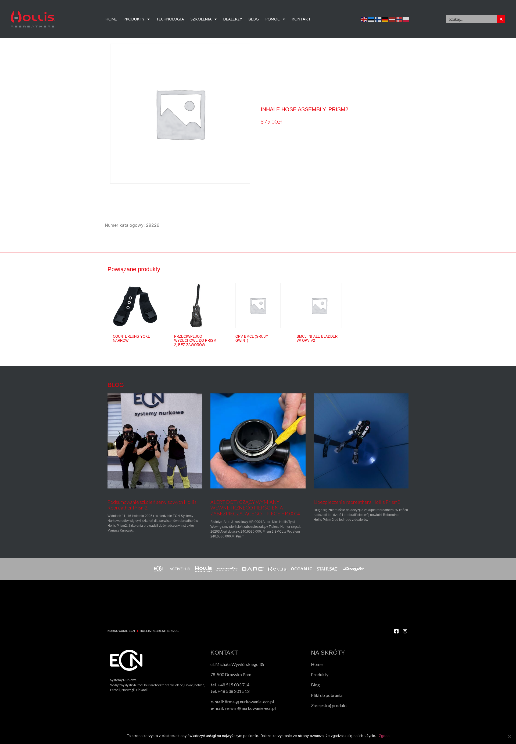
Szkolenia (201, 19)
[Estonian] (371, 19)
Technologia (170, 19)
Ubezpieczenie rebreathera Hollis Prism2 (357, 502)
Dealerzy (232, 19)
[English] (364, 19)
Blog (254, 19)
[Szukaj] (501, 19)
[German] (385, 19)
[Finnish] (378, 19)
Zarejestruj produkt (329, 705)
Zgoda (384, 735)
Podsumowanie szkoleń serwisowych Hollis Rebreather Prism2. (152, 505)
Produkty (134, 19)
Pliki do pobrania (326, 695)
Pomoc (272, 19)
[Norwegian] (399, 19)
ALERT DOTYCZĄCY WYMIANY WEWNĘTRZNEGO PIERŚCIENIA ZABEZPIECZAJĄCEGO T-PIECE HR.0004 (255, 507)
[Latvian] (392, 19)
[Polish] (406, 19)
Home (111, 19)
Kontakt (301, 19)
